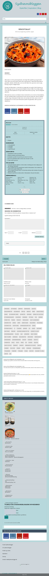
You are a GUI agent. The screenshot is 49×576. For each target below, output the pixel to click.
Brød (33, 311)
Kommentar (7, 218)
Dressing (29, 314)
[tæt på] (3, 527)
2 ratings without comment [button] (25, 208)
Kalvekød (39, 328)
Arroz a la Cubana (9, 451)
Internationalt (8, 328)
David (5, 359)
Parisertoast (8, 471)
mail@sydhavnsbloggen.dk (11, 559)
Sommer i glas (8, 447)
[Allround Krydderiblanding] (10, 475)
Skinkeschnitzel (11, 373)
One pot (36, 339)
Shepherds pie (8, 496)
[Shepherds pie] (8, 495)
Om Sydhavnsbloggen (6, 547)
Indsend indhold (39, 236)
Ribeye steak (28, 281)
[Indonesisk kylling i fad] (10, 481)
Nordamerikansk (16, 339)
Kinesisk (13, 331)
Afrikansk (6, 308)
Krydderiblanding (8, 334)
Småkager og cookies (30, 345)
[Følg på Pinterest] (46, 14)
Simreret (15, 345)
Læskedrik (26, 334)
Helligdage (39, 322)
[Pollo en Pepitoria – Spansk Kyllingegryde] (10, 456)
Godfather (7, 461)
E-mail (20, 232)
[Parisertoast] (10, 470)
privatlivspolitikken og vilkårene (19, 514)
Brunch (28, 311)
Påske (22, 342)
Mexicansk (30, 336)
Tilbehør (14, 351)
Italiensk (19, 328)
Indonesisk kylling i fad (10, 482)
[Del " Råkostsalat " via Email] (28, 253)
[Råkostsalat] (24, 66)
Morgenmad (7, 339)
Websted (33, 232)
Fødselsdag (25, 320)
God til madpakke (34, 320)
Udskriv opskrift (25, 189)
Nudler (24, 339)
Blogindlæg (17, 311)
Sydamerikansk (36, 348)
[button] (5, 73)
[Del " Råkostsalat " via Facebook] (23, 253)
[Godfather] (9, 460)
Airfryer (20, 308)
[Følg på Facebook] (38, 14)
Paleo (13, 342)
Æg (10, 353)
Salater (36, 342)
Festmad (31, 317)
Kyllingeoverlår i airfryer (13, 390)
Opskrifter (28, 31)
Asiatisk (34, 308)
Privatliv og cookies (6, 550)
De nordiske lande (13, 314)
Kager (33, 328)
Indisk (33, 325)
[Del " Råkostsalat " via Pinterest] (26, 253)
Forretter (7, 320)
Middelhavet (38, 336)
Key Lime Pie (8, 443)
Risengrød (27, 299)
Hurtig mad (16, 325)
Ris (26, 342)
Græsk (14, 322)
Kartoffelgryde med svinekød (14, 359)
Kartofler (7, 331)
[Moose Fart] (10, 424)
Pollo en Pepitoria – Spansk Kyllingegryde (14, 457)
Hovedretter (7, 325)
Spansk (18, 348)
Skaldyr (21, 345)
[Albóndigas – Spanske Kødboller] (10, 437)
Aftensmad (17, 31)
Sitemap (4, 556)
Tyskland (20, 351)
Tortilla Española (9, 412)
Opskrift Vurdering (8, 215)
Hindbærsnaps (7, 281)
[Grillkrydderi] (10, 486)
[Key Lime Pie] (8, 442)
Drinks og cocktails (38, 314)
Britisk (23, 311)
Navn (6, 232)
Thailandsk (7, 351)
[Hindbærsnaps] (14, 274)
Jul (29, 328)
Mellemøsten (22, 336)
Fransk (13, 320)
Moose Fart (7, 425)
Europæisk (18, 317)
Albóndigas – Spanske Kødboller (12, 438)
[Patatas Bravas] (9, 464)
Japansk (25, 328)
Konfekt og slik (35, 331)
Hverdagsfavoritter (25, 325)
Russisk (30, 342)
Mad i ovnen (34, 334)
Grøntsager (25, 322)
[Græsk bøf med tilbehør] (14, 291)
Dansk (5, 314)
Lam (21, 334)
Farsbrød (25, 317)
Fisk (36, 317)
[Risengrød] (35, 291)
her (19, 522)
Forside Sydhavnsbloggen (7, 544)
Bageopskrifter (8, 311)
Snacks (39, 345)
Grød (19, 322)
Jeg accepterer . (16, 514)
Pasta (17, 342)
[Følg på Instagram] (40, 14)
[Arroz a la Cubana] (9, 450)
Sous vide (12, 348)
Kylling (17, 334)
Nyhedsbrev (4, 553)
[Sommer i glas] (8, 446)
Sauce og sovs (7, 345)
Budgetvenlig (23, 31)
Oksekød (30, 339)
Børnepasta (7, 492)
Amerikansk (27, 308)
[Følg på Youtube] (43, 14)
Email (17, 512)
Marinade (15, 336)
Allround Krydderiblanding (11, 476)
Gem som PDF (25, 192)
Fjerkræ (40, 317)
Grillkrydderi (8, 487)
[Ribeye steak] (35, 274)
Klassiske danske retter (23, 331)
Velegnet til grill (39, 351)
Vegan (25, 351)
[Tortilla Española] (10, 411)
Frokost (19, 320)
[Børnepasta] (8, 491)
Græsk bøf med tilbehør (9, 299)
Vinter (6, 353)
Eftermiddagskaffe (9, 317)
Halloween (32, 322)
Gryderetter (7, 322)
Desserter (22, 314)
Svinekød (28, 348)
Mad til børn (7, 336)
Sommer (6, 348)
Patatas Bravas (8, 465)
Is (14, 328)
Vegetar (32, 31)
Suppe (23, 348)
